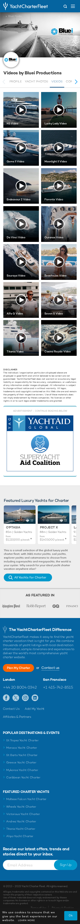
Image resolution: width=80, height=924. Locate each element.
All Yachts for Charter (30, 577)
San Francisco (54, 679)
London (9, 679)
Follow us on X (15, 698)
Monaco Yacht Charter (21, 748)
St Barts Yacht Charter (22, 755)
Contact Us (11, 709)
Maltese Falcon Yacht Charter (26, 799)
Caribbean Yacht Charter (23, 777)
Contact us (50, 667)
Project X (49, 527)
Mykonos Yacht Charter (22, 770)
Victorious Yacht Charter (23, 814)
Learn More (26, 920)
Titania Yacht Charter (20, 829)
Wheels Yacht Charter (21, 807)
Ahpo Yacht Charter (19, 836)
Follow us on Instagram (25, 698)
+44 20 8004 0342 (19, 687)
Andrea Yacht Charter (21, 821)
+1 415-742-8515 (58, 687)
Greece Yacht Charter (21, 762)
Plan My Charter (18, 668)
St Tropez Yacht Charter (22, 740)
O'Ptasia (13, 527)
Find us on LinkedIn (35, 698)
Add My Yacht (34, 709)
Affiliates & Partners (17, 717)
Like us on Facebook (6, 698)
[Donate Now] (40, 443)
